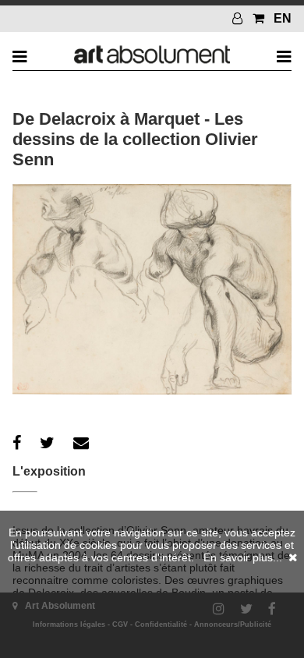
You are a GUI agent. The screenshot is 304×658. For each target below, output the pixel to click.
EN (283, 18)
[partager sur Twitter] (47, 442)
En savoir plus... (242, 557)
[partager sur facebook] (16, 442)
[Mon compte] (239, 18)
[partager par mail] (81, 442)
